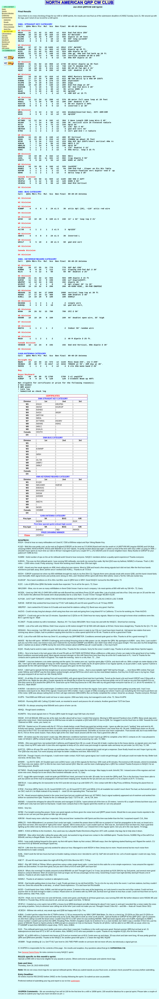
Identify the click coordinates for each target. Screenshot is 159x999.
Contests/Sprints (7, 17)
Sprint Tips (7, 29)
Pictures (4, 46)
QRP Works (5, 48)
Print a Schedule (9, 27)
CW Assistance (6, 33)
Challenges (5, 15)
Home (4, 9)
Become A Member (8, 13)
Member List (6, 42)
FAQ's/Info (5, 38)
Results (6, 22)
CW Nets (4, 35)
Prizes (27, 535)
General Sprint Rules (30, 952)
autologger (75, 981)
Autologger (7, 20)
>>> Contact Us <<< (8, 50)
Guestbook (5, 40)
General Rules (8, 24)
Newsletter (5, 44)
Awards (4, 11)
